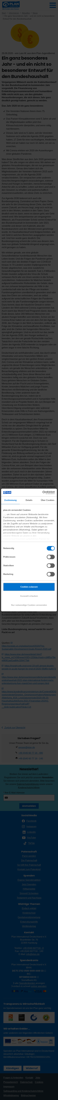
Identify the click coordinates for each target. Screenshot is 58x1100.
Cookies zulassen (29, 587)
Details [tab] (29, 500)
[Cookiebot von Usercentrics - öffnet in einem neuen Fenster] (42, 492)
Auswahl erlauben (29, 596)
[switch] (51, 557)
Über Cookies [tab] (47, 500)
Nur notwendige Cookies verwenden (29, 605)
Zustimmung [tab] (10, 500)
